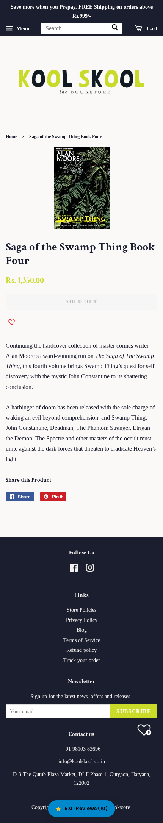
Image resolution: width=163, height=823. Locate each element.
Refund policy (81, 650)
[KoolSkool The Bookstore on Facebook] (73, 569)
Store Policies (81, 610)
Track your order (81, 660)
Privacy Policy (81, 620)
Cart (151, 28)
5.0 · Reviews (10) (86, 808)
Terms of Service (81, 640)
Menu (22, 28)
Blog (82, 630)
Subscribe (133, 711)
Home (11, 136)
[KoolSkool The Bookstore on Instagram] (90, 569)
